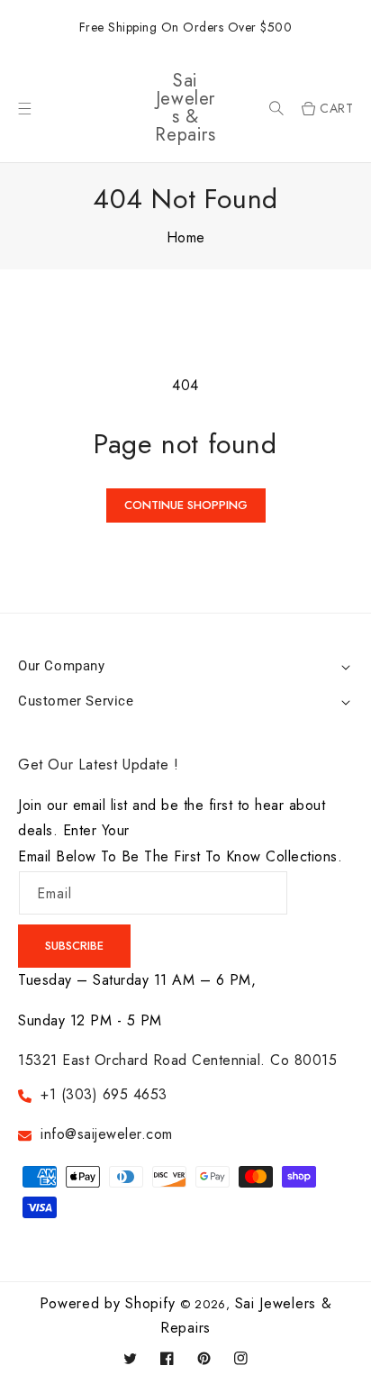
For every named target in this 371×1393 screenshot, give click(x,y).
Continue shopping (186, 505)
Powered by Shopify (108, 1303)
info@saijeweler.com (107, 1134)
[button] (276, 108)
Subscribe (74, 945)
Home (186, 237)
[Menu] (25, 108)
